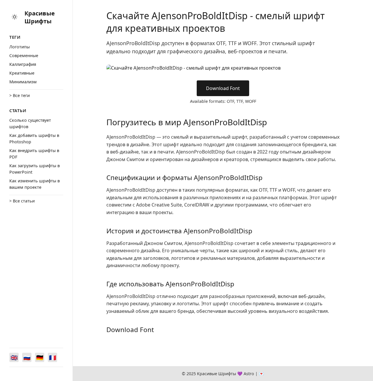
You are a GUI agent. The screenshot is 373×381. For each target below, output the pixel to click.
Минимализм (23, 81)
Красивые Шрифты (39, 17)
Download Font (223, 88)
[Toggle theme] (14, 17)
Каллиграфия (22, 64)
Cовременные (23, 55)
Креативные (21, 73)
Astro (249, 373)
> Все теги (19, 95)
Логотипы (19, 47)
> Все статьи (22, 201)
